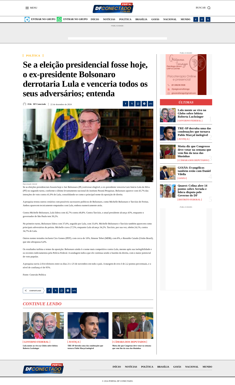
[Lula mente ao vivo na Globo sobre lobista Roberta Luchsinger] (43, 325)
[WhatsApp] (138, 103)
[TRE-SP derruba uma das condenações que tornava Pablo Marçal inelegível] (88, 325)
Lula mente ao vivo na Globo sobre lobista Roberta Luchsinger (192, 113)
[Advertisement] (117, 33)
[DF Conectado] (25, 104)
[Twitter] (208, 19)
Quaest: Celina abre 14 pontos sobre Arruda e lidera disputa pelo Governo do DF (192, 190)
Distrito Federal (190, 200)
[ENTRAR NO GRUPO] (27, 19)
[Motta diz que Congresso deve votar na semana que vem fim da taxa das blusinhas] (132, 325)
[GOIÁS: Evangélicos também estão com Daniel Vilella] (168, 173)
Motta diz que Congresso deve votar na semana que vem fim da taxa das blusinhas (194, 151)
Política (33, 55)
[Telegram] (144, 103)
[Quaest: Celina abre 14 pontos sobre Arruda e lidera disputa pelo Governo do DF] (168, 191)
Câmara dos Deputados (129, 342)
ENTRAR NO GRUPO (43, 19)
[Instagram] (202, 19)
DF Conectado (39, 104)
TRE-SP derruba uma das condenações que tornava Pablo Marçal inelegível (194, 131)
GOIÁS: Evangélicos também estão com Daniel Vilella (194, 171)
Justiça (74, 342)
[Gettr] (150, 103)
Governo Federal (36, 342)
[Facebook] (195, 19)
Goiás (182, 178)
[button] (204, 7)
